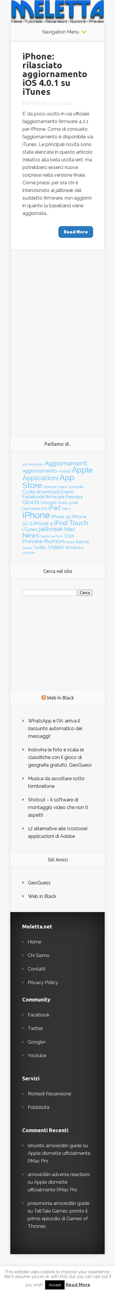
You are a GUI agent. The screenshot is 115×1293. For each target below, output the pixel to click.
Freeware (74, 497)
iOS (44, 508)
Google (49, 502)
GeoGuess (39, 883)
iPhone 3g (60, 516)
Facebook (33, 497)
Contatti (36, 969)
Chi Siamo (39, 955)
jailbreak (51, 529)
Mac (69, 529)
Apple (82, 469)
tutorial (82, 541)
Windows (74, 547)
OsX (69, 536)
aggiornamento (39, 471)
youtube (28, 553)
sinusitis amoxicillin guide (55, 1145)
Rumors (54, 541)
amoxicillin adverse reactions (59, 1174)
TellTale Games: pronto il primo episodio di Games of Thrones (58, 1218)
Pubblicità (38, 1107)
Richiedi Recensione (49, 1094)
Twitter (40, 547)
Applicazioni (40, 478)
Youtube (37, 1055)
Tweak (27, 548)
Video (56, 547)
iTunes (30, 529)
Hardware (31, 508)
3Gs (25, 464)
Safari (70, 542)
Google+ (37, 1042)
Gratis (63, 503)
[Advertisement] (57, 338)
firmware (54, 497)
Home (34, 942)
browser (49, 487)
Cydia (28, 492)
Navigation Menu (60, 32)
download (48, 492)
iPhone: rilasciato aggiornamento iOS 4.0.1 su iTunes (54, 74)
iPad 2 (66, 509)
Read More (78, 1284)
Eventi (67, 492)
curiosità (75, 486)
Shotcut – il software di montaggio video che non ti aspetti (58, 807)
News (31, 535)
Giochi (31, 502)
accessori (36, 464)
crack (62, 486)
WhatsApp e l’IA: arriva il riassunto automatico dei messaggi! (55, 728)
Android (64, 471)
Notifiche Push (52, 536)
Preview (32, 541)
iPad (54, 507)
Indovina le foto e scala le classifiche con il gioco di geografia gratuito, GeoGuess (60, 757)
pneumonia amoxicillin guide (58, 1203)
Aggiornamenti (66, 463)
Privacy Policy (43, 982)
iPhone (36, 515)
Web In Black (60, 697)
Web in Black (42, 896)
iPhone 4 (43, 523)
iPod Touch (71, 523)
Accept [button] (55, 1285)
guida (73, 502)
